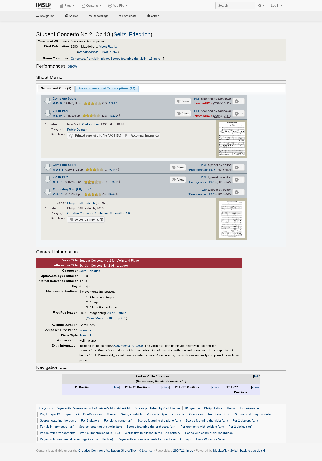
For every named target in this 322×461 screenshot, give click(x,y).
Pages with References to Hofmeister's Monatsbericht (93, 408)
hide (256, 376)
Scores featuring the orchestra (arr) (151, 426)
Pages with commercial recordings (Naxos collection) (76, 439)
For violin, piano (98, 58)
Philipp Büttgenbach (81, 203)
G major (185, 439)
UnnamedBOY (202, 103)
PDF (197, 98)
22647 (113, 103)
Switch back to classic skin (248, 450)
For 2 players (90, 420)
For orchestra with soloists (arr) (202, 426)
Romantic (85, 330)
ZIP (204, 189)
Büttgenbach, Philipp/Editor (203, 408)
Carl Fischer (90, 124)
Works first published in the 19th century (152, 432)
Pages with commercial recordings (209, 432)
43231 (113, 115)
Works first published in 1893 (100, 432)
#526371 (58, 169)
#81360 (57, 103)
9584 (112, 169)
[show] (72, 66)
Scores (111, 414)
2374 (111, 194)
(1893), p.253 (98, 51)
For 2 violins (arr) (240, 426)
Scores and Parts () (56, 88)
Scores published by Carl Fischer (157, 408)
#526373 (58, 194)
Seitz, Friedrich (131, 34)
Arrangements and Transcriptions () (107, 88)
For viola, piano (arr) (118, 420)
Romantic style (157, 414)
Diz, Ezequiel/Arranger (55, 414)
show (116, 387)
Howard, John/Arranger (243, 408)
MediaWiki (220, 450)
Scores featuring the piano (58, 420)
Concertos (78, 58)
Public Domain (77, 129)
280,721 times (183, 450)
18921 (113, 181)
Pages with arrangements (57, 432)
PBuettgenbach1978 (201, 169)
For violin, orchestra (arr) (57, 426)
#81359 (57, 115)
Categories (45, 408)
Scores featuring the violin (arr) (100, 426)
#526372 (58, 181)
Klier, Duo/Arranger (89, 414)
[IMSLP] (44, 5)
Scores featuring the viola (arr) (207, 420)
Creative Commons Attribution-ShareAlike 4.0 (98, 213)
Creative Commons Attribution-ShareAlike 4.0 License (115, 450)
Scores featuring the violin (129, 58)
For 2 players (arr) (245, 420)
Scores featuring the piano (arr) (159, 420)
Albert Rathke (108, 46)
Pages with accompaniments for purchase (147, 439)
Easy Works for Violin (211, 439)
